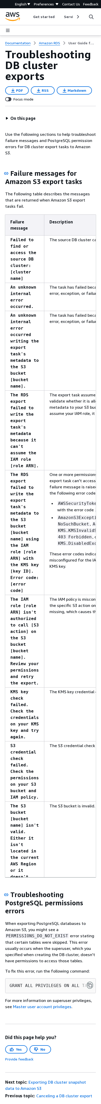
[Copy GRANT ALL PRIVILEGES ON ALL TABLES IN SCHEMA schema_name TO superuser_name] (90, 985)
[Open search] (91, 17)
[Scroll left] (29, 17)
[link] (82, 43)
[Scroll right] (77, 17)
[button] (20, 118)
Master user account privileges (42, 1006)
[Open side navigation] (7, 30)
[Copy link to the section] (6, 173)
